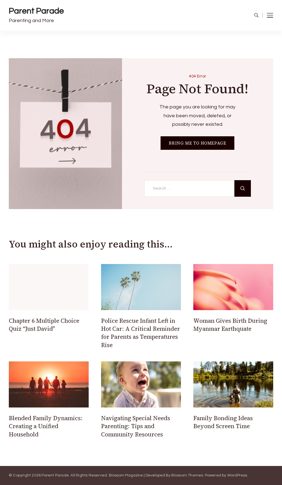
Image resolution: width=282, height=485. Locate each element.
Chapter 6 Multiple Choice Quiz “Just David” (44, 325)
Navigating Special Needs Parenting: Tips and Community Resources (135, 426)
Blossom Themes (187, 475)
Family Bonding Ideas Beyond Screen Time (223, 422)
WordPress (237, 475)
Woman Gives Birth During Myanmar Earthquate (230, 325)
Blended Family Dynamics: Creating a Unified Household (46, 426)
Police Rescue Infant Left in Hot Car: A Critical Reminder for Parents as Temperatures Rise (140, 333)
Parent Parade (36, 11)
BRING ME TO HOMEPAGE (197, 143)
